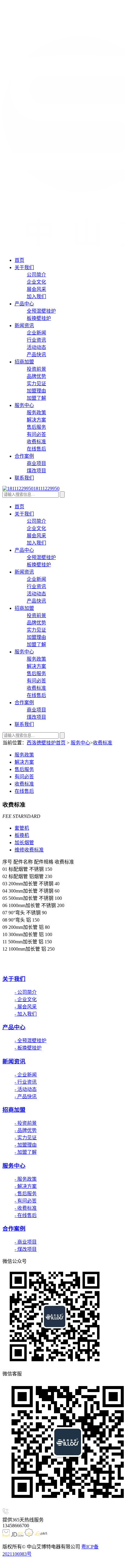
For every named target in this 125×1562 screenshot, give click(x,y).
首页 (19, 260)
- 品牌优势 (26, 1130)
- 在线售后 (26, 1215)
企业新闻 (36, 332)
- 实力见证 (26, 1137)
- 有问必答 (26, 1200)
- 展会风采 (26, 1006)
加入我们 (36, 296)
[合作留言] (25, 965)
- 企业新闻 (26, 1074)
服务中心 (24, 405)
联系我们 (24, 477)
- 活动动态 (26, 1089)
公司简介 (36, 274)
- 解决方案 (26, 1186)
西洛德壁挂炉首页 (46, 742)
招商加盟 (24, 361)
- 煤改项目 (26, 1249)
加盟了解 (36, 398)
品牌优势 (36, 376)
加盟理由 (36, 390)
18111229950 (46, 488)
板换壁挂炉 (39, 318)
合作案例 (24, 456)
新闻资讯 (24, 325)
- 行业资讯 (26, 1082)
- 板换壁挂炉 (28, 1047)
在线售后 (36, 448)
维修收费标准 (29, 849)
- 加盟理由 (26, 1144)
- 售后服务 (26, 1193)
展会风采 (36, 289)
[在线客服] (10, 965)
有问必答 (36, 434)
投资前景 (36, 369)
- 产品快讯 (26, 1096)
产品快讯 (36, 354)
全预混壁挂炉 (41, 311)
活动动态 (36, 347)
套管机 (22, 828)
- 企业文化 (26, 999)
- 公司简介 (26, 992)
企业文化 (36, 282)
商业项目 (36, 463)
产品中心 (24, 303)
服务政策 (36, 412)
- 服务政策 (26, 1179)
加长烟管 (24, 842)
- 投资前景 (26, 1123)
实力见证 (36, 383)
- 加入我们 (26, 1014)
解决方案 (36, 419)
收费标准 (36, 441)
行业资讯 (36, 340)
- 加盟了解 (26, 1152)
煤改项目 (36, 470)
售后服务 (36, 427)
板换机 (22, 835)
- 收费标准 (26, 1208)
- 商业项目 (26, 1242)
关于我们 (24, 267)
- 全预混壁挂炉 (30, 1040)
